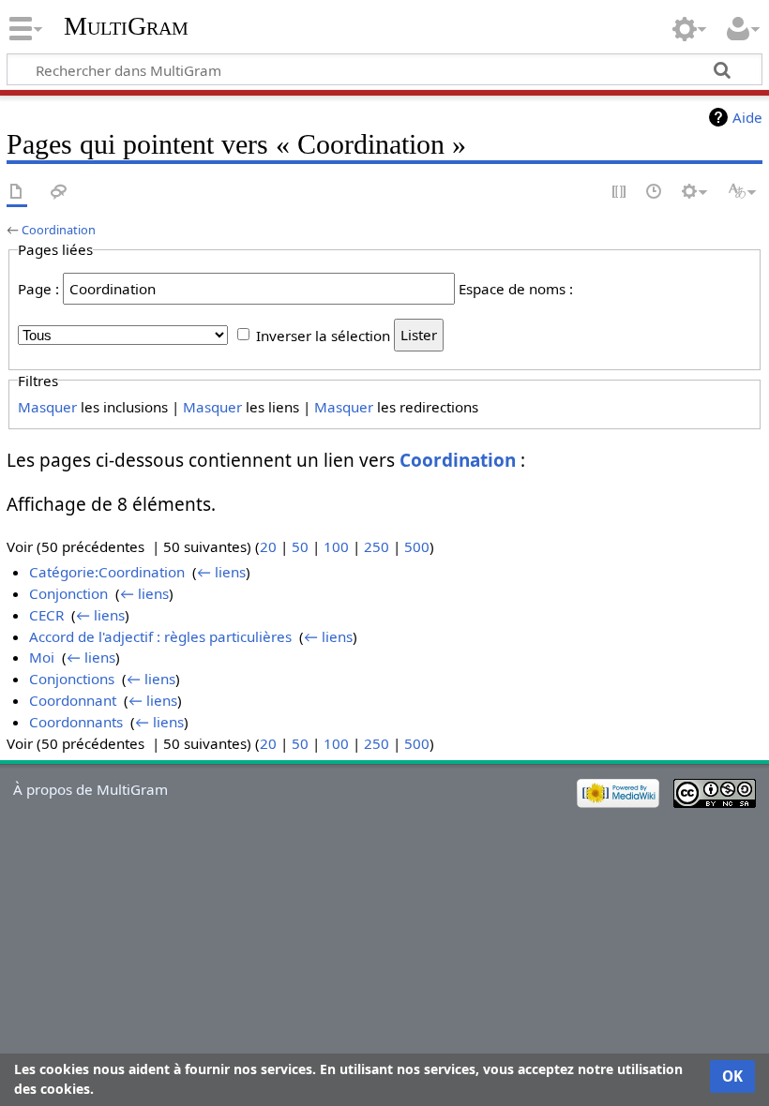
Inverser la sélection (323, 334)
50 (300, 546)
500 (417, 546)
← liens (221, 571)
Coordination (59, 229)
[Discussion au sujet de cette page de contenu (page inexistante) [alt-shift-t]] (59, 192)
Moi (41, 657)
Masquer (47, 406)
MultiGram (126, 25)
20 (268, 546)
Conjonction (68, 593)
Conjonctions (71, 678)
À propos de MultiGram (90, 789)
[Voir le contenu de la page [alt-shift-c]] (17, 192)
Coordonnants (76, 721)
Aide (747, 117)
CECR (46, 614)
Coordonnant (72, 700)
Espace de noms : (516, 288)
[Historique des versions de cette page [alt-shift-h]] (654, 192)
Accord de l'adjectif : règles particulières (160, 636)
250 (376, 546)
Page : (38, 288)
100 (336, 546)
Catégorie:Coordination (107, 571)
